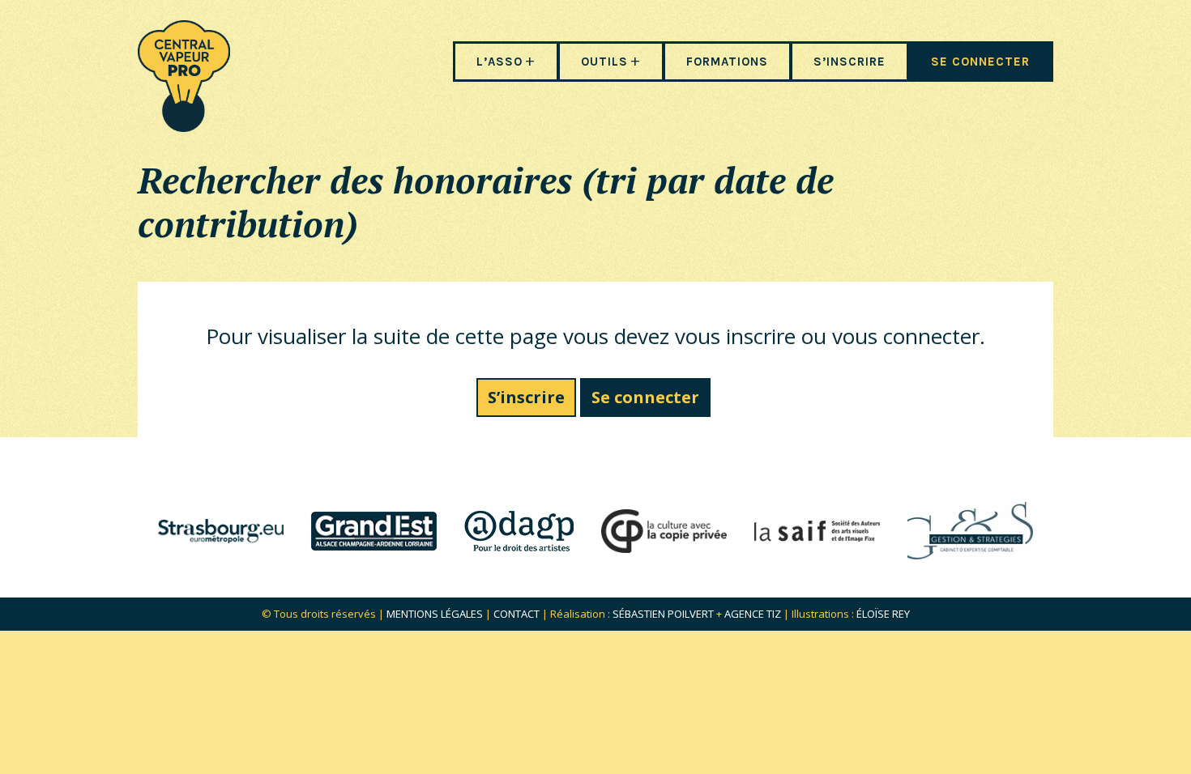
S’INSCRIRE (849, 61)
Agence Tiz (752, 613)
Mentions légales (434, 613)
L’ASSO (499, 61)
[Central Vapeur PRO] (184, 126)
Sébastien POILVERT (663, 613)
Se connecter (645, 397)
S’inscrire (526, 397)
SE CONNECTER (980, 61)
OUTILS (604, 61)
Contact (516, 613)
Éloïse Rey (883, 613)
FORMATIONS (727, 61)
